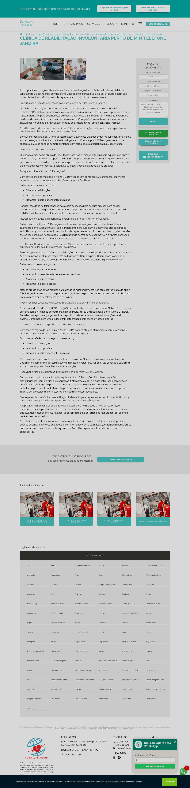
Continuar (169, 782)
